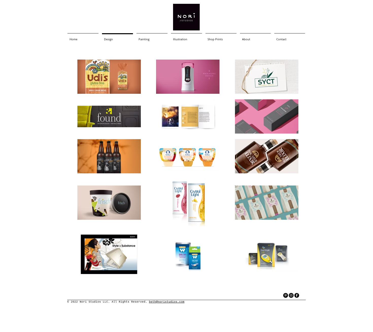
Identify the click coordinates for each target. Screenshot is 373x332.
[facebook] (296, 295)
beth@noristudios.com (166, 301)
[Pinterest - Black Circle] (285, 295)
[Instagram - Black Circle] (291, 295)
